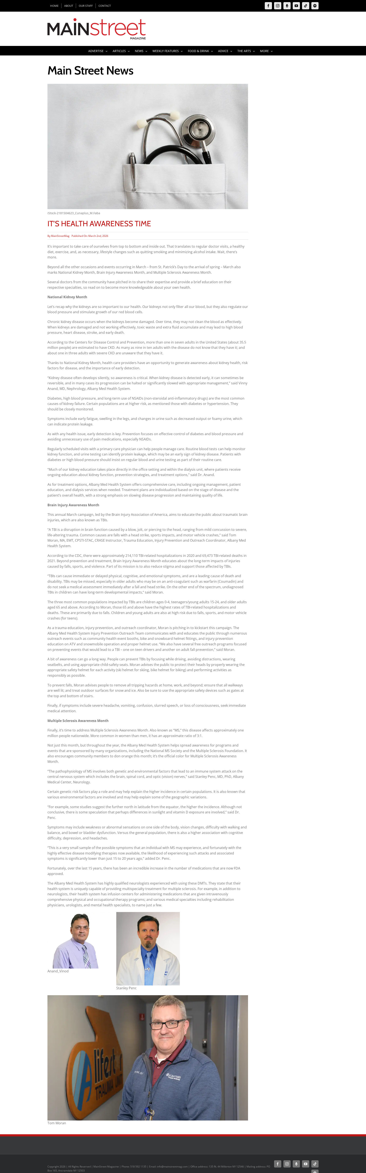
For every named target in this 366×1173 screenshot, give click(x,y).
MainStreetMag (60, 236)
